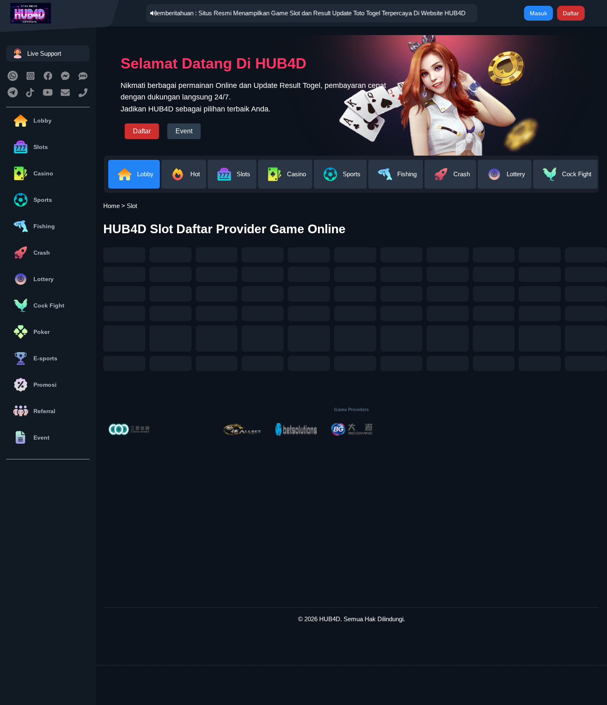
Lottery (43, 279)
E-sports (45, 358)
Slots (40, 147)
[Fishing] (396, 182)
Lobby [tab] (145, 173)
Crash (41, 252)
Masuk (538, 13)
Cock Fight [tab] (576, 173)
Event (41, 437)
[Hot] (184, 182)
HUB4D (329, 618)
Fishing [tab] (407, 173)
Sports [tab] (351, 173)
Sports (42, 199)
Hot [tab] (195, 173)
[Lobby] (134, 182)
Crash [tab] (461, 173)
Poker (41, 332)
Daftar (571, 13)
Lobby (42, 120)
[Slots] (233, 182)
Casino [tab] (296, 173)
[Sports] (341, 182)
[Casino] (286, 182)
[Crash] (451, 182)
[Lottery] (505, 182)
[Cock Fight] (566, 182)
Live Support (44, 53)
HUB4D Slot (138, 229)
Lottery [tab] (516, 173)
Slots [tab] (243, 173)
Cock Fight (48, 305)
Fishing (44, 226)
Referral (44, 411)
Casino (43, 173)
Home (111, 205)
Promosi (45, 384)
